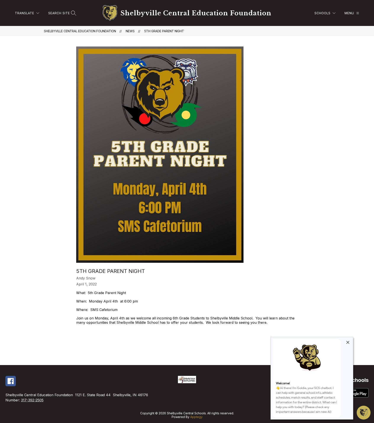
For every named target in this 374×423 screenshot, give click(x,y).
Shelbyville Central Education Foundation (80, 31)
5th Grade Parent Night (164, 31)
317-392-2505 (32, 400)
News (130, 31)
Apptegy (196, 417)
